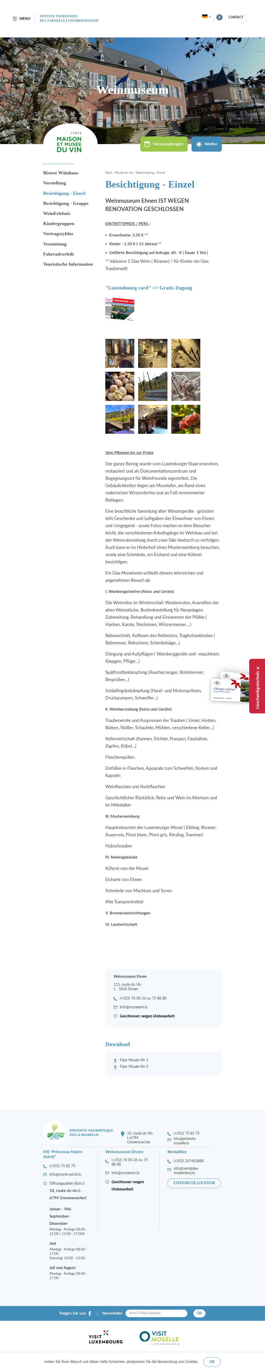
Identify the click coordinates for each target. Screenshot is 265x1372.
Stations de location (194, 1183)
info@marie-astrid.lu (65, 1174)
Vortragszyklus (58, 233)
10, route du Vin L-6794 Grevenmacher (140, 1138)
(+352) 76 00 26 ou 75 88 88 (143, 998)
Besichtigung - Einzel (64, 193)
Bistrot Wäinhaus (60, 172)
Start (108, 172)
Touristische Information (68, 264)
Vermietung (55, 244)
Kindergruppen (58, 223)
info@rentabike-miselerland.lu (186, 1171)
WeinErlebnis (56, 213)
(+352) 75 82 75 (187, 1133)
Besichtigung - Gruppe (66, 203)
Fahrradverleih (58, 254)
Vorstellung (54, 182)
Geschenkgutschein (257, 690)
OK (199, 1313)
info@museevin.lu (134, 1007)
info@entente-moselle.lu (185, 1141)
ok (212, 1362)
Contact (236, 17)
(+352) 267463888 (189, 1161)
